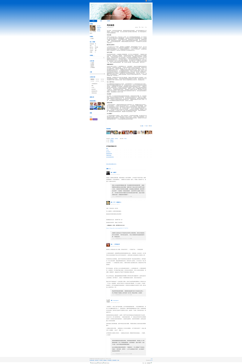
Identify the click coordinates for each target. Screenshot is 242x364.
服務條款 (105, 360)
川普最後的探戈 (94, 83)
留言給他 (98, 30)
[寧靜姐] (143, 132)
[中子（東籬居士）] (116, 132)
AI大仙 (107, 150)
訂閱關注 (98, 29)
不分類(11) (93, 67)
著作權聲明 (110, 360)
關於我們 (97, 360)
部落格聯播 (95, 119)
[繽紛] (135, 132)
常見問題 (101, 360)
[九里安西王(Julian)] (146, 132)
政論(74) (92, 65)
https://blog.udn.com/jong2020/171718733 (117, 228)
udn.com (151, 360)
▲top (152, 358)
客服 (118, 360)
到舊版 (103, 11)
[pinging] (127, 132)
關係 (107, 148)
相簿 (101, 20)
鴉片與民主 (108, 151)
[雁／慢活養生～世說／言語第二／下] (139, 132)
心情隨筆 (112, 138)
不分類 (125, 138)
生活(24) (92, 64)
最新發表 (92, 79)
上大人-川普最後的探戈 (116, 196)
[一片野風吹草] (123, 132)
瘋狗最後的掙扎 (109, 153)
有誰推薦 (108, 128)
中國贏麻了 (112, 140)
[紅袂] (119, 132)
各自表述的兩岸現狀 (110, 157)
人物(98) (92, 62)
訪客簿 (108, 20)
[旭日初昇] (150, 132)
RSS (91, 119)
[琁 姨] (131, 132)
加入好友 (98, 25)
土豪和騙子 (112, 141)
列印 (151, 125)
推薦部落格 (99, 27)
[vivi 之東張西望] (108, 132)
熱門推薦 (102, 81)
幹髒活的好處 (108, 155)
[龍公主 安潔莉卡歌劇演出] (112, 132)
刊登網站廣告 (91, 360)
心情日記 (116, 138)
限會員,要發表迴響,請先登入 (111, 164)
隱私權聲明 (114, 360)
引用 (147, 125)
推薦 (142, 125)
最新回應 (97, 79)
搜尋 (104, 57)
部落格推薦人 (93, 100)
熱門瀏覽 (92, 81)
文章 (93, 20)
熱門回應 (97, 81)
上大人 (97, 10)
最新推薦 (102, 79)
